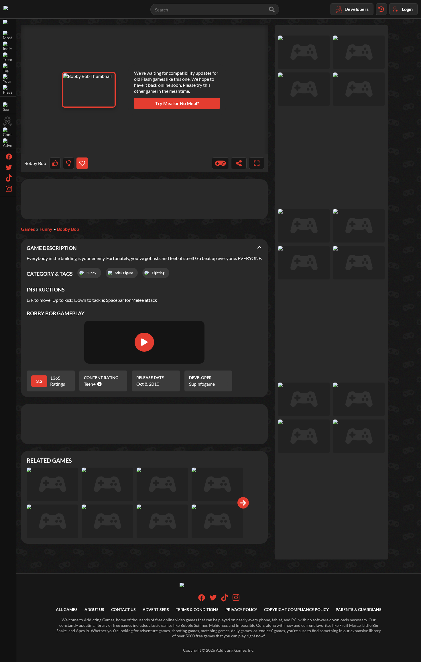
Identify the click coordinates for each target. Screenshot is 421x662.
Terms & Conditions (197, 609)
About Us (94, 609)
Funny (46, 229)
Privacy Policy (241, 609)
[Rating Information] (99, 384)
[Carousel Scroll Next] (243, 503)
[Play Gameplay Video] (144, 342)
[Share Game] (239, 163)
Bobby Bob (68, 229)
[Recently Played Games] (381, 9)
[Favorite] (82, 163)
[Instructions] (220, 163)
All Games (67, 609)
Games (28, 229)
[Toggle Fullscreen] (256, 163)
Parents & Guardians (358, 609)
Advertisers (156, 609)
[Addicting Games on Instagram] (236, 600)
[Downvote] (68, 163)
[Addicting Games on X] (213, 599)
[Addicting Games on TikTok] (224, 600)
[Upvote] (55, 163)
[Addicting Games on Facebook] (201, 599)
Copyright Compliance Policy (296, 609)
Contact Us (123, 609)
